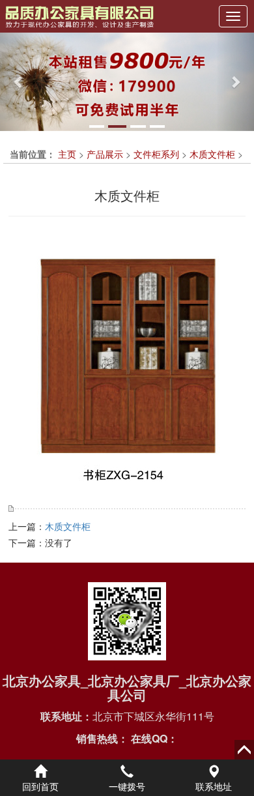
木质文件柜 (212, 153)
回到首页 (40, 786)
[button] (19, 82)
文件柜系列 (156, 153)
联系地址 (213, 786)
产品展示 (105, 153)
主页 (67, 153)
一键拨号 (127, 786)
